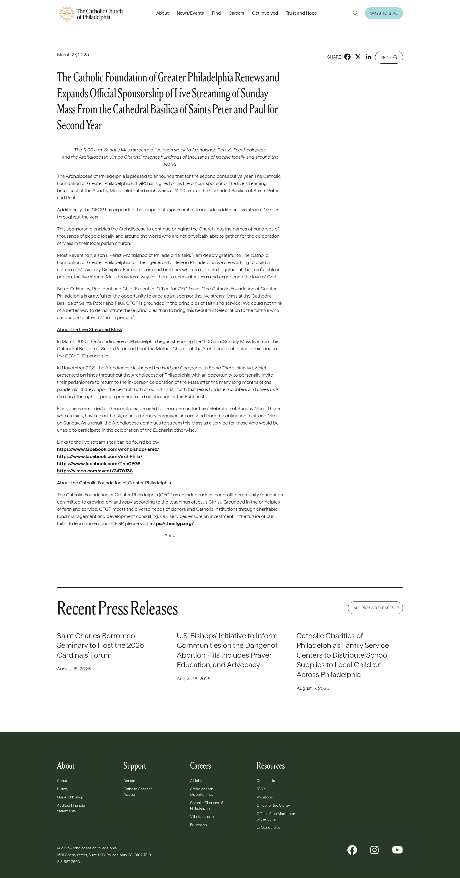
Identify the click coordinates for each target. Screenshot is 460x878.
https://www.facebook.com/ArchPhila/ (99, 456)
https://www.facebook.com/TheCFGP (99, 463)
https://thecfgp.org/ (171, 523)
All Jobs (196, 780)
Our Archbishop (70, 797)
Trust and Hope (301, 13)
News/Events (190, 13)
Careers (236, 13)
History (62, 789)
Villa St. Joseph (202, 816)
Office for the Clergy (273, 805)
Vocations (265, 797)
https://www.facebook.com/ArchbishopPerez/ (108, 449)
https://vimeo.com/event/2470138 (95, 470)
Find (216, 13)
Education (198, 825)
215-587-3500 (69, 862)
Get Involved (265, 13)
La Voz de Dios (268, 827)
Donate (129, 780)
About (162, 13)
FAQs (261, 789)
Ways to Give (384, 13)
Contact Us (266, 780)
